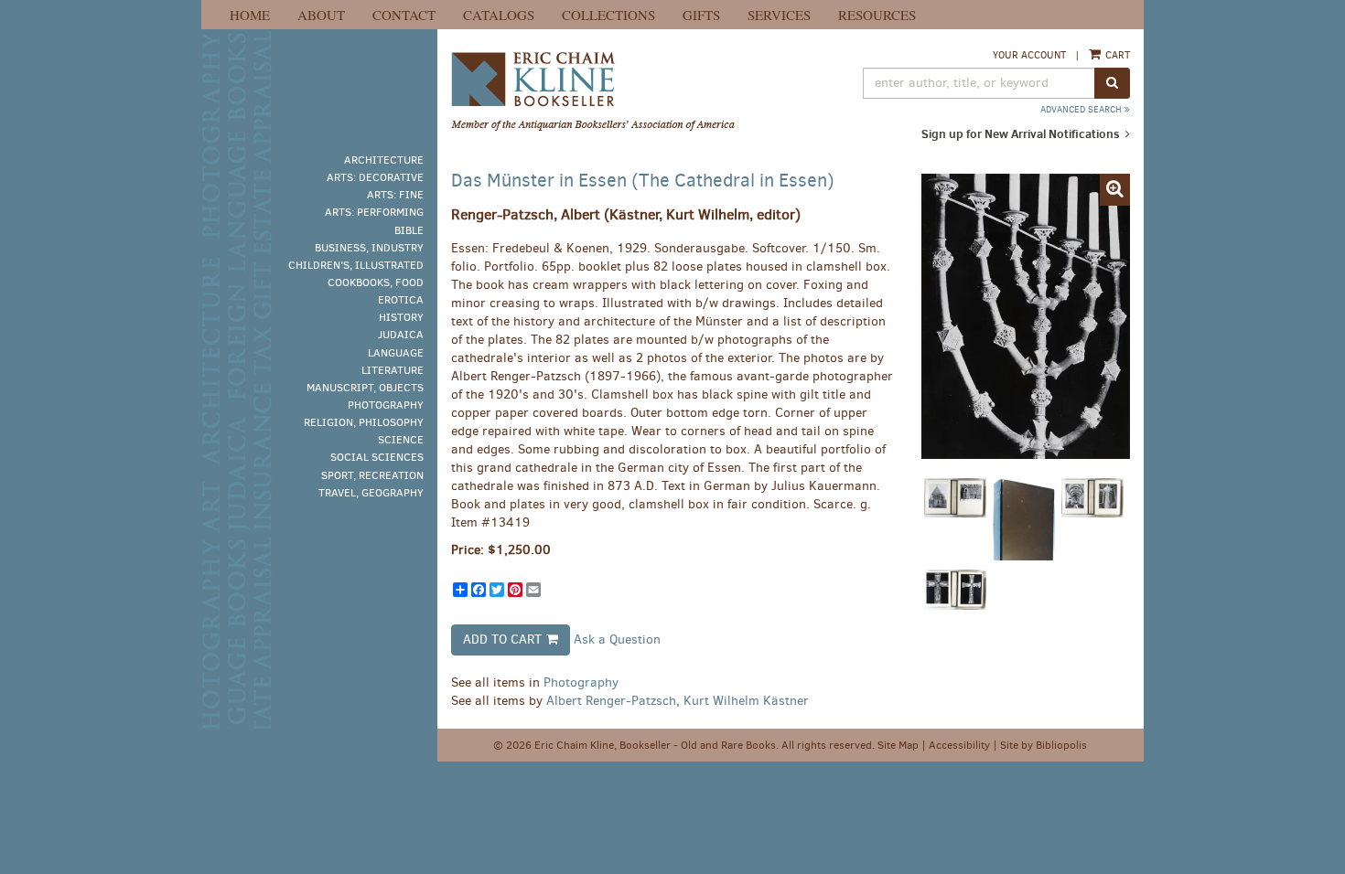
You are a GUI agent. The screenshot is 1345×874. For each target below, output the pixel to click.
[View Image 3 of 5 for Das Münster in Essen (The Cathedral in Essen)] (1024, 519)
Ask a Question (617, 638)
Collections (608, 14)
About (321, 14)
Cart (1116, 55)
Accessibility (959, 745)
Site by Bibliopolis (1043, 745)
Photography (581, 682)
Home (250, 14)
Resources (877, 14)
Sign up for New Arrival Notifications (1022, 133)
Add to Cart (502, 639)
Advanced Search (1082, 109)
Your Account (1029, 55)
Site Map (898, 745)
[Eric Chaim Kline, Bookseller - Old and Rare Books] (614, 92)
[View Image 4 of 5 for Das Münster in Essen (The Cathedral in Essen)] (1092, 519)
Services (779, 14)
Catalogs (498, 14)
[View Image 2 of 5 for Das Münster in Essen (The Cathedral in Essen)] (955, 519)
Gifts (701, 14)
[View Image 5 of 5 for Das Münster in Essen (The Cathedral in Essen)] (955, 611)
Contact (404, 14)
